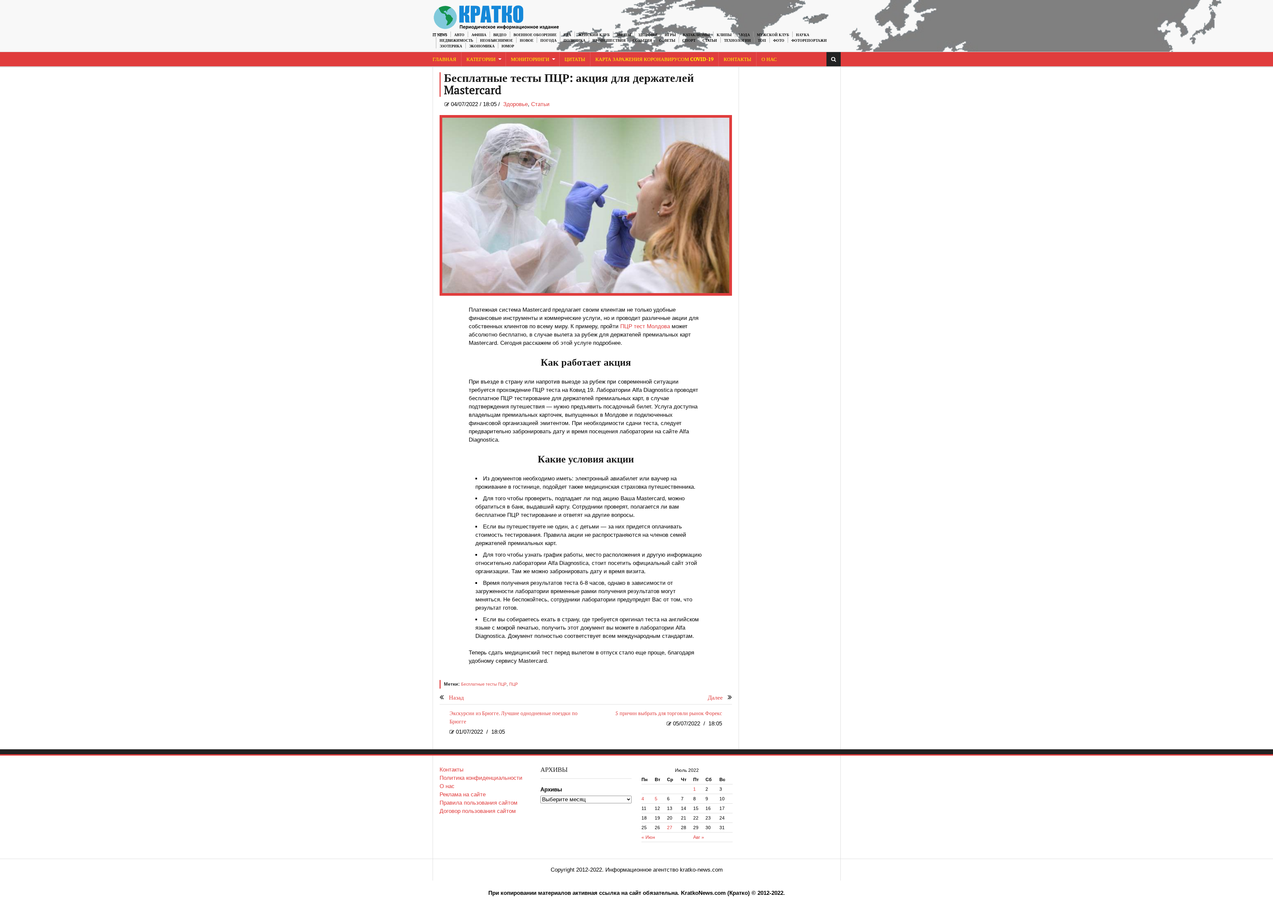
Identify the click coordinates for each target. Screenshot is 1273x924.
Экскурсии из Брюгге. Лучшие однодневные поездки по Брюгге (513, 717)
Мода (744, 35)
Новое (526, 40)
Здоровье (648, 35)
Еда (567, 35)
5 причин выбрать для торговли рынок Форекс (668, 713)
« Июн (648, 837)
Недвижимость (456, 40)
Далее (715, 697)
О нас (447, 786)
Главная (444, 59)
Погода (548, 40)
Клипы (724, 35)
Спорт (689, 40)
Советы (667, 40)
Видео (500, 35)
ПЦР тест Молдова (645, 326)
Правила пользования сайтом (478, 803)
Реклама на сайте (463, 794)
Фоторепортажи (809, 40)
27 (669, 827)
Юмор (508, 46)
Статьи (709, 40)
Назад (456, 697)
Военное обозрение (535, 35)
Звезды (624, 35)
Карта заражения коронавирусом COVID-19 (654, 59)
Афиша (478, 35)
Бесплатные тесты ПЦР (484, 684)
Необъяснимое (496, 40)
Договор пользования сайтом (478, 811)
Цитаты (575, 59)
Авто (459, 35)
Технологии (737, 40)
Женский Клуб (594, 35)
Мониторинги (530, 59)
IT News (440, 35)
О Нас (769, 59)
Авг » (698, 837)
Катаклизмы (696, 35)
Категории (481, 59)
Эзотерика (451, 46)
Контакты (737, 59)
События (642, 40)
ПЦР (513, 684)
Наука (802, 35)
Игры (670, 35)
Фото (778, 40)
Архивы (551, 789)
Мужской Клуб (773, 35)
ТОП (762, 40)
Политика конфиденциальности (481, 778)
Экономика (482, 46)
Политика (574, 40)
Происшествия (609, 40)
